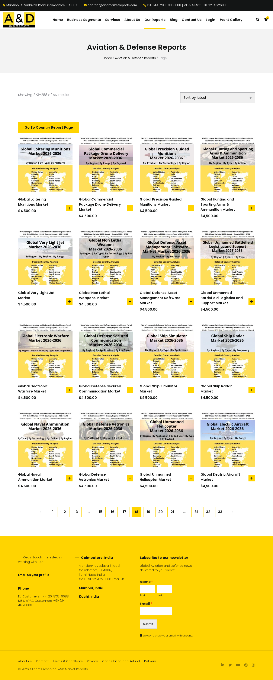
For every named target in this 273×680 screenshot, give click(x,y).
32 (208, 511)
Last (159, 595)
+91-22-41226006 (98, 579)
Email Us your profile (33, 575)
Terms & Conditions (68, 661)
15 (100, 511)
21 (172, 511)
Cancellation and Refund (121, 661)
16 (112, 511)
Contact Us (192, 19)
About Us (132, 19)
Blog (173, 19)
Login (210, 19)
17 (124, 511)
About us (25, 661)
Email (146, 604)
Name (146, 582)
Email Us (118, 579)
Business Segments (84, 19)
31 (196, 511)
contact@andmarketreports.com (112, 5)
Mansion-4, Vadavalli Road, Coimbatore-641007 (41, 5)
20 (160, 511)
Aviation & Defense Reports (135, 58)
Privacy (92, 661)
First (142, 595)
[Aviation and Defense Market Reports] (19, 20)
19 (148, 511)
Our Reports (155, 19)
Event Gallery (231, 19)
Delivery (150, 661)
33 (220, 511)
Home (58, 19)
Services (112, 19)
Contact (42, 661)
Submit (148, 624)
